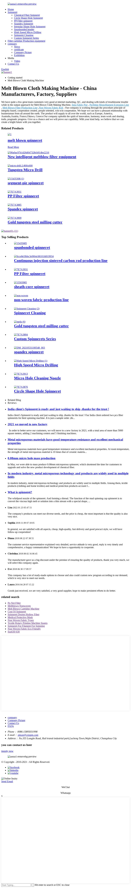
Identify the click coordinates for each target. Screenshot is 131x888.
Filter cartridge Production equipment (26, 41)
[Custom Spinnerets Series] (21, 334)
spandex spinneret (29, 352)
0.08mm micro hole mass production (31, 458)
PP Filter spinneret (23, 20)
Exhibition (19, 55)
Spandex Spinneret (23, 23)
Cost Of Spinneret (17, 611)
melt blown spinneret (25, 140)
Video (17, 61)
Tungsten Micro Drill (25, 170)
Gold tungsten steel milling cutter (35, 222)
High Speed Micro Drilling (27, 32)
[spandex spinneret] (29, 347)
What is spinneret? (20, 492)
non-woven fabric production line (41, 300)
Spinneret (12, 12)
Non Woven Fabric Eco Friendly (24, 628)
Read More (13, 147)
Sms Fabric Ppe (80, 104)
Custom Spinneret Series (26, 38)
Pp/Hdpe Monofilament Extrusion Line (109, 104)
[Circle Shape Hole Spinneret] (21, 387)
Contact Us (13, 64)
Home (11, 9)
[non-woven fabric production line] (21, 295)
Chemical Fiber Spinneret (27, 15)
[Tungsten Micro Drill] (20, 165)
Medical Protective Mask (20, 617)
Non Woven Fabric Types (21, 620)
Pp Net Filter (14, 603)
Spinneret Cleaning (23, 35)
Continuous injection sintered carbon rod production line (61, 260)
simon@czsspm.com (28, 735)
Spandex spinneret (23, 209)
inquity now (7, 751)
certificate (19, 49)
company (12, 43)
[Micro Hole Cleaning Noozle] (21, 373)
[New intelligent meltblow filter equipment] (28, 152)
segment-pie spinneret (26, 183)
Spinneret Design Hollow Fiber (23, 614)
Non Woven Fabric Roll (51, 107)
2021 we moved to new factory (27, 424)
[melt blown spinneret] (10, 134)
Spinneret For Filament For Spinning (26, 626)
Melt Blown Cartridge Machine (23, 608)
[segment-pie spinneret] (16, 178)
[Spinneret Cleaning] (26, 308)
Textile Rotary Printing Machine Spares (27, 623)
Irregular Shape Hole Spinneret (29, 26)
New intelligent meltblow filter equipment (42, 157)
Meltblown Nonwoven (19, 605)
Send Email (7, 781)
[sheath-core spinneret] (20, 282)
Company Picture (23, 52)
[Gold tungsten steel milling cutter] (14, 218)
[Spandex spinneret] (14, 204)
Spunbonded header (24, 29)
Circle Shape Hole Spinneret (28, 18)
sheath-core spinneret (31, 287)
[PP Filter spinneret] (14, 191)
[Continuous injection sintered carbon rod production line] (34, 256)
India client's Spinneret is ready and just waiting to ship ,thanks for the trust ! (58, 409)
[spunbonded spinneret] (20, 243)
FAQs (11, 726)
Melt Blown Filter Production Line (20, 107)
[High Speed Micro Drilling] (30, 360)
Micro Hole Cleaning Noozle (37, 378)
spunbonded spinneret (32, 247)
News (17, 46)
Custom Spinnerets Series (35, 339)
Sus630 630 (14, 631)
